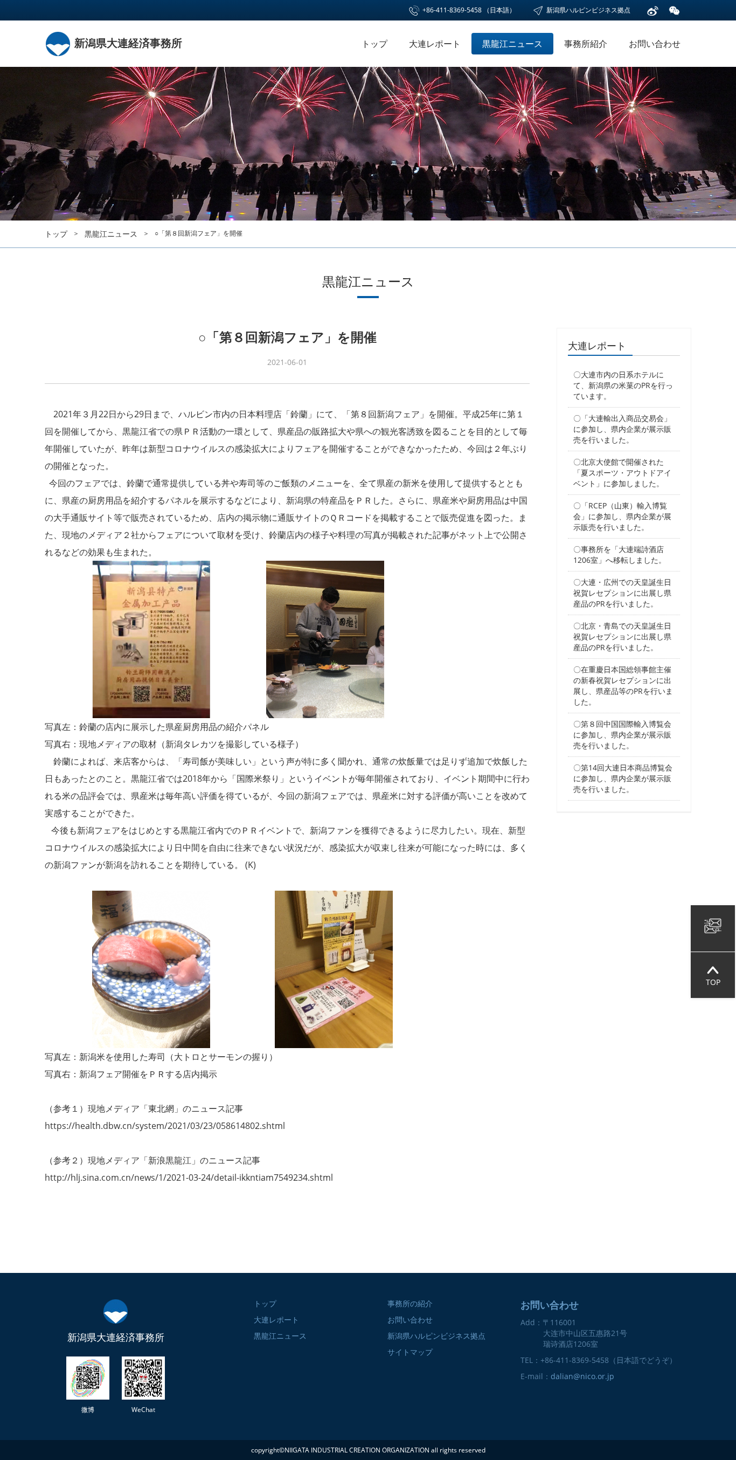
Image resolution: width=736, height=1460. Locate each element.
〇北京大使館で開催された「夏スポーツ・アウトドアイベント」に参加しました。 (622, 472)
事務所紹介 (585, 44)
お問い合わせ (655, 44)
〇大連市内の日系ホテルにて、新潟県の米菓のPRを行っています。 (623, 385)
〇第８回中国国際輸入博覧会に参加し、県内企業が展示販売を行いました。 (622, 734)
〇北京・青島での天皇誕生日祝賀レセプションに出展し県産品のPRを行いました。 (622, 636)
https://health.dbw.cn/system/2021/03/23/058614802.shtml (165, 1126)
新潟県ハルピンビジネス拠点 (587, 10)
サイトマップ (410, 1352)
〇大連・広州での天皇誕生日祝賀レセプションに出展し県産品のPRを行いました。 (622, 593)
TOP (713, 982)
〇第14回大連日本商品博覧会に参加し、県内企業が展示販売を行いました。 (622, 778)
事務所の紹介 (410, 1303)
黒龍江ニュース (512, 44)
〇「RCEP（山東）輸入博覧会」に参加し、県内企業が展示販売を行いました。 (622, 516)
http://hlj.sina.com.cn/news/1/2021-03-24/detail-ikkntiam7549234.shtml (189, 1177)
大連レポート (435, 44)
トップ (374, 44)
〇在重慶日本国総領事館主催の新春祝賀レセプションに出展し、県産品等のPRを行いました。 (623, 685)
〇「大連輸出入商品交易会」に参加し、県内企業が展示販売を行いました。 (622, 429)
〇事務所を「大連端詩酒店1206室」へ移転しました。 (619, 554)
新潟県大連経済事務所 (127, 43)
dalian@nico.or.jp (582, 1376)
